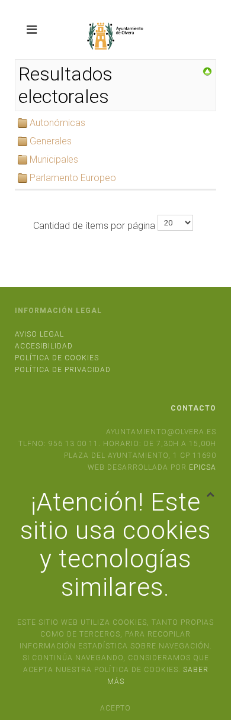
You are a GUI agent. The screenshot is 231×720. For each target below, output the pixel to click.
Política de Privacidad (63, 370)
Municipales (54, 159)
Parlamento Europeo (73, 177)
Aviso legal (39, 334)
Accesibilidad (44, 346)
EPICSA (202, 467)
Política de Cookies (57, 358)
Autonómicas (57, 122)
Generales (51, 141)
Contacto (193, 408)
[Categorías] (207, 70)
